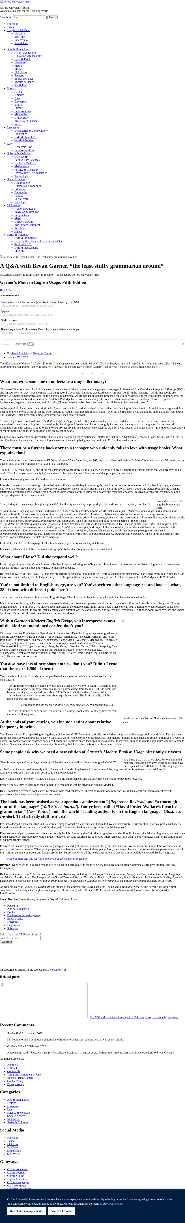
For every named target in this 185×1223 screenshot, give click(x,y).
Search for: (6, 17)
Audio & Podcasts (24, 208)
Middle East (21, 114)
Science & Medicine (18, 153)
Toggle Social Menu (18, 30)
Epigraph (5, 311)
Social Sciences (16, 179)
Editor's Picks (15, 918)
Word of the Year (24, 140)
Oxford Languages (18, 1182)
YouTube (19, 36)
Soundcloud (21, 43)
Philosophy (20, 72)
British (18, 104)
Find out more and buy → (49, 858)
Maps (17, 218)
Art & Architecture (25, 52)
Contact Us (13, 1071)
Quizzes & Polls (23, 221)
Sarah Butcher (19, 353)
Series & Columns (17, 234)
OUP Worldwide (16, 1185)
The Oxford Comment (27, 224)
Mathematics (21, 166)
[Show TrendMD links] (182, 343)
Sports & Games (23, 78)
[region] (92, 1206)
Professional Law (24, 150)
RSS (64, 969)
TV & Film (20, 85)
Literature (19, 62)
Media (18, 65)
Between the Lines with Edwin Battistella (38, 241)
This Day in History (25, 120)
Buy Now (5, 290)
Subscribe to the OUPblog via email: (21, 934)
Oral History (21, 117)
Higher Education (17, 1179)
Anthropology (22, 182)
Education (20, 189)
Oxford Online (15, 1175)
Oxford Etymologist (25, 137)
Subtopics (12, 928)
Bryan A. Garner (42, 353)
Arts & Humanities (18, 49)
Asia (17, 98)
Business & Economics (27, 185)
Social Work (21, 198)
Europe (18, 107)
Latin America (22, 111)
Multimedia (13, 205)
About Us (12, 1064)
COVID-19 (21, 156)
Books (11, 912)
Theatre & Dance (24, 81)
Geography (20, 192)
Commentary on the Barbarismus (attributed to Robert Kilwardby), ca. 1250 (40, 302)
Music (17, 68)
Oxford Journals (16, 1172)
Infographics (21, 215)
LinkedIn (19, 33)
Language (13, 127)
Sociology (20, 202)
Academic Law (23, 146)
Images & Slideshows (26, 211)
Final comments (9, 320)
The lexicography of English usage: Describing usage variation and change (40, 329)
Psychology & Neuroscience (30, 172)
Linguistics (20, 133)
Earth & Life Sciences (27, 159)
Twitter (11, 27)
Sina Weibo (21, 40)
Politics (18, 195)
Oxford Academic (17, 1169)
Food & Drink (22, 59)
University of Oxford (19, 1188)
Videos (18, 231)
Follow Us (13, 1068)
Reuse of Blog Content (20, 1077)
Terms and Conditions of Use (24, 1074)
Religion (19, 75)
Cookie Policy (15, 1081)
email (54, 969)
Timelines (19, 228)
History (11, 88)
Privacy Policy (10, 956)
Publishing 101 (23, 244)
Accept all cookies (61, 1211)
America (19, 94)
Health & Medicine (25, 163)
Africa (18, 91)
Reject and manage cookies (26, 1211)
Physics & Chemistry (26, 169)
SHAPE (19, 250)
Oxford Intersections (26, 247)
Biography (20, 101)
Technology (21, 176)
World (17, 124)
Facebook (12, 23)
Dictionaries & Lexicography (31, 130)
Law (9, 143)
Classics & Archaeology (28, 55)
